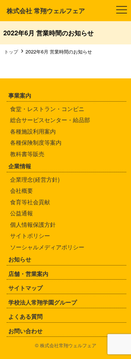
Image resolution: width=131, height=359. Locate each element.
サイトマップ (25, 288)
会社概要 (21, 190)
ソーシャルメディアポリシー (47, 247)
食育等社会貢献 (30, 202)
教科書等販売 (27, 153)
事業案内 (19, 95)
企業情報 (19, 166)
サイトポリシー (30, 235)
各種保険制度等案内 (35, 142)
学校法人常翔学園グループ (42, 302)
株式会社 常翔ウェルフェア (46, 10)
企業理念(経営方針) (35, 179)
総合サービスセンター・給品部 (50, 119)
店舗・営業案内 (28, 274)
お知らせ (19, 259)
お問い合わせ (25, 331)
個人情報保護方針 (33, 224)
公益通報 (21, 213)
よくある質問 (25, 316)
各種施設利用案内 (33, 131)
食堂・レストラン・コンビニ (47, 108)
